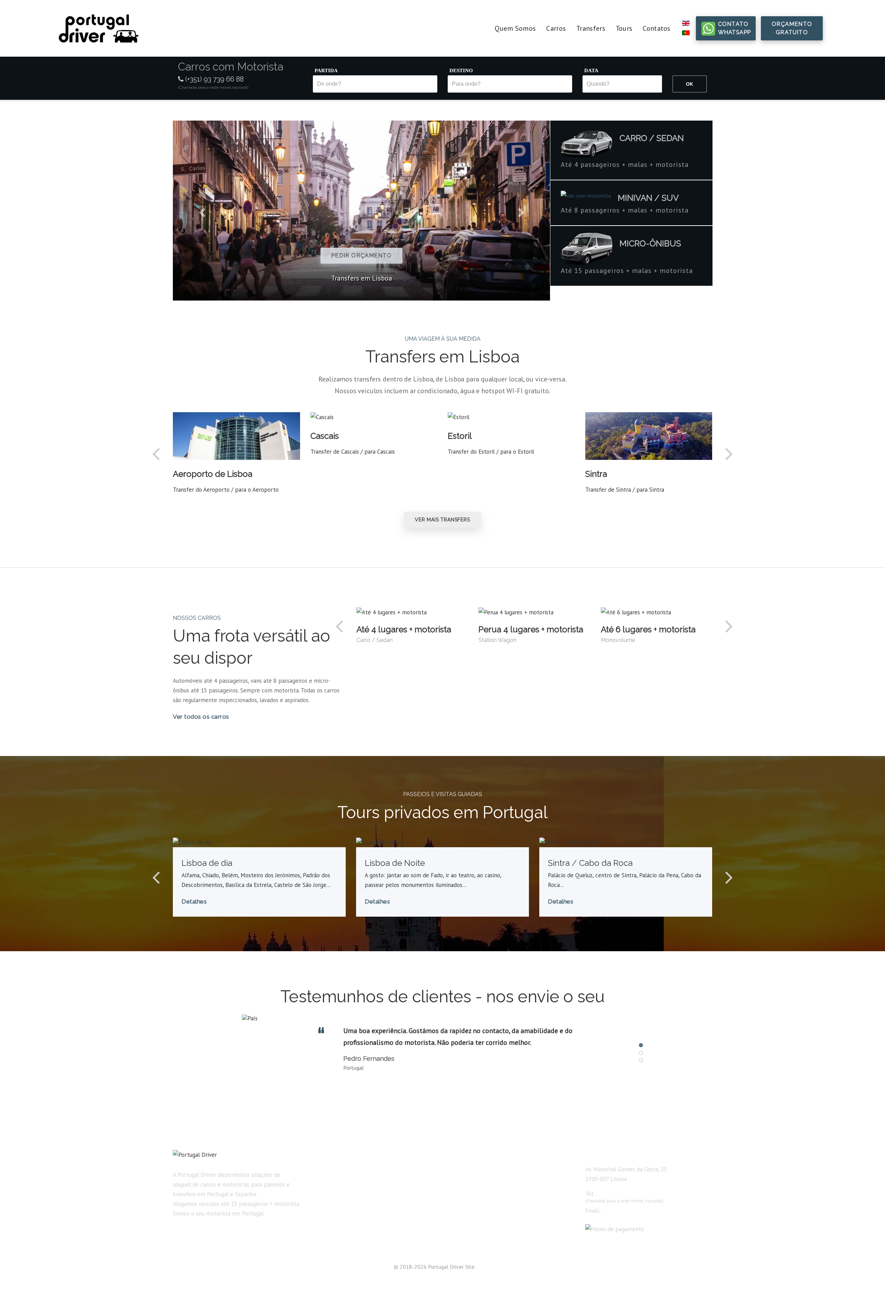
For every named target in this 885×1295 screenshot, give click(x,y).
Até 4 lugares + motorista (403, 629)
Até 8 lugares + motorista (480, 1219)
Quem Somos (515, 28)
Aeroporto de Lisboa (212, 474)
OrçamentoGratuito (792, 28)
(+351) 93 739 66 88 (214, 79)
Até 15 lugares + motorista (481, 1231)
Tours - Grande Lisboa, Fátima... (349, 1206)
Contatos (656, 28)
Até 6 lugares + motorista (648, 629)
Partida (326, 70)
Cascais (324, 436)
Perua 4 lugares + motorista (530, 629)
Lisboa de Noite (395, 863)
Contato (734, 28)
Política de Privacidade (338, 1231)
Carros (556, 28)
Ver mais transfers (442, 519)
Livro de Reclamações (337, 1244)
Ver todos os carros (201, 716)
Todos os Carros (467, 1169)
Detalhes (194, 901)
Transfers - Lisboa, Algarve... (345, 1194)
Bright (484, 1266)
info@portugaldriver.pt (629, 1210)
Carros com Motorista (337, 1181)
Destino (461, 70)
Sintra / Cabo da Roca (590, 863)
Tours (624, 28)
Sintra (596, 474)
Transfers (590, 28)
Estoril (460, 436)
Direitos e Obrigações (337, 1219)
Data (591, 70)
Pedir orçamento (312, 255)
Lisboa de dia (206, 863)
